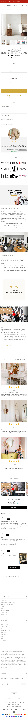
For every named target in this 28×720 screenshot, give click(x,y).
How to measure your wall (7, 604)
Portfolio (3, 628)
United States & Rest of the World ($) (13, 698)
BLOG (23, 702)
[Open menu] (2, 5)
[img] (4, 517)
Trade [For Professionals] (14, 704)
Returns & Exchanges (5, 610)
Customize (3, 606)
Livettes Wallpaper (10, 702)
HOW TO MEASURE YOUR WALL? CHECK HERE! (14, 101)
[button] (11, 55)
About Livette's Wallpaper (14, 706)
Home (2, 9)
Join (24, 683)
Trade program (4, 640)
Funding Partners (5, 634)
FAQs (2, 608)
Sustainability (4, 632)
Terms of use (4, 612)
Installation (9, 345)
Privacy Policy (4, 614)
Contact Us (3, 600)
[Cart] (22, 5)
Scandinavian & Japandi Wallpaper (15, 9)
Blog (2, 638)
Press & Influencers (5, 630)
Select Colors (14, 76)
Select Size (14, 69)
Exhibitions (3, 636)
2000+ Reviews (4, 626)
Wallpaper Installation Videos (8, 602)
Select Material (14, 61)
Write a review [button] (14, 507)
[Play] (14, 31)
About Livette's (4, 624)
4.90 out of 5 (18, 502)
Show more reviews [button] (14, 567)
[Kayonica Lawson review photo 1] (23, 558)
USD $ (13, 693)
